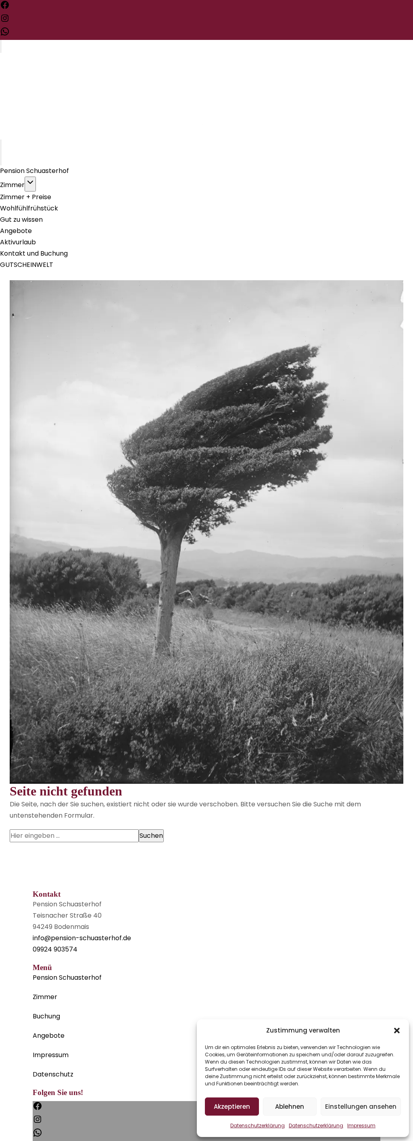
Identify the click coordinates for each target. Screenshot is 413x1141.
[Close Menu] (1, 158)
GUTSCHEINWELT (26, 264)
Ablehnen (289, 1106)
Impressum (361, 1125)
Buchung (46, 1016)
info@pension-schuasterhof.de (82, 938)
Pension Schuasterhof (34, 170)
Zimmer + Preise (25, 197)
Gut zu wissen (21, 219)
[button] (397, 1030)
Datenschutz (53, 1074)
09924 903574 (55, 949)
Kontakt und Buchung (34, 253)
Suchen (151, 835)
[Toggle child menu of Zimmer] (30, 184)
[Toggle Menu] (1, 46)
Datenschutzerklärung (257, 1125)
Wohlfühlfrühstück (29, 208)
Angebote (16, 230)
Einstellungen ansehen (360, 1106)
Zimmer (12, 184)
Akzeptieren (232, 1106)
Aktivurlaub (18, 242)
